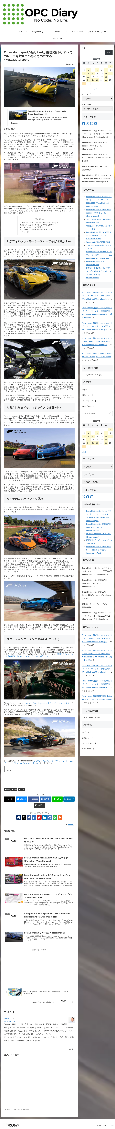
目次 (36, 219)
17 (88, 77)
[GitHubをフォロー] (49, 817)
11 (93, 73)
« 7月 (96, 89)
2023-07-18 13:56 (9, 1021)
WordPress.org (88, 406)
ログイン (85, 390)
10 (88, 73)
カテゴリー (86, 105)
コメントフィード (89, 401)
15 (110, 73)
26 (97, 80)
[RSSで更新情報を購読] (60, 817)
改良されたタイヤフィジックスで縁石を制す (38, 225)
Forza (8, 789)
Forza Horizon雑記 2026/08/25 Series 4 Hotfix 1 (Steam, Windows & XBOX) (97, 158)
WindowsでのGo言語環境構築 (98, 242)
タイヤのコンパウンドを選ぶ (32, 227)
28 (106, 80)
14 (106, 73)
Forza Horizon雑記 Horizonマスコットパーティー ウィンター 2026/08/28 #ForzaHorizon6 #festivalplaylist (97, 134)
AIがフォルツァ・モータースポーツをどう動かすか (40, 223)
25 (93, 80)
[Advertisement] (39, 967)
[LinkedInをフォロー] (44, 817)
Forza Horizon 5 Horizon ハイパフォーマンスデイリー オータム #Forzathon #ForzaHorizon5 (99, 255)
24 (88, 80)
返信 (71, 1049)
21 (106, 77)
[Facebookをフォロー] (29, 817)
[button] (39, 805)
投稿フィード (87, 395)
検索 (83, 48)
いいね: (26, 232)
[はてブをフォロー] (34, 817)
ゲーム (22, 789)
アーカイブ (86, 94)
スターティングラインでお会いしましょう (37, 229)
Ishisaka (7, 1018)
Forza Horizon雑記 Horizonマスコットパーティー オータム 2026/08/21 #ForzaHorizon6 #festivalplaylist (96, 178)
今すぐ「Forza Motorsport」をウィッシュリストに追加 (47, 703)
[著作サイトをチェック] (18, 817)
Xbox (15, 789)
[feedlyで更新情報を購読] (55, 817)
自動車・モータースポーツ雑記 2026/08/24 (94, 168)
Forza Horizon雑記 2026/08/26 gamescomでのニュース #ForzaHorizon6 (94, 146)
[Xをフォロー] (24, 817)
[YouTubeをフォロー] (39, 817)
